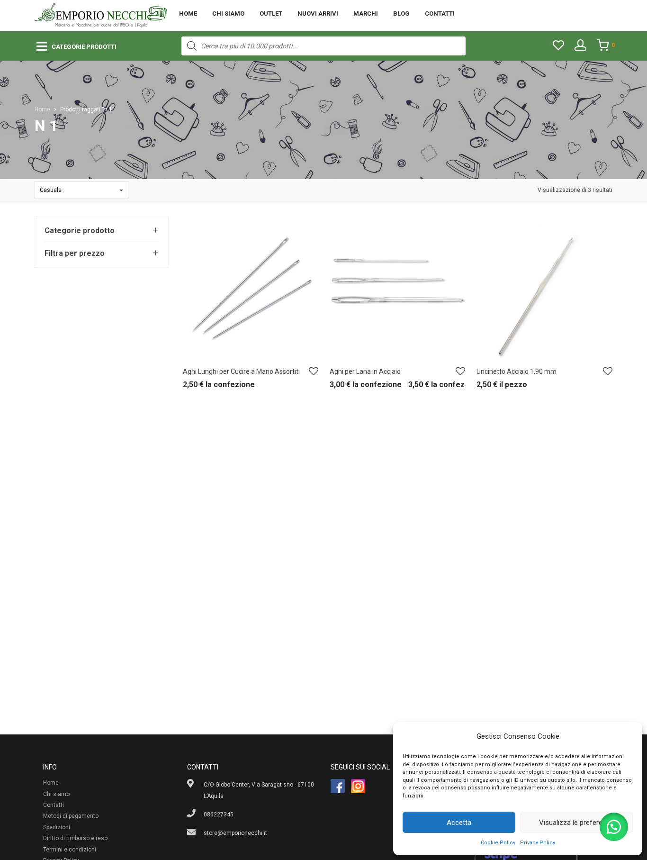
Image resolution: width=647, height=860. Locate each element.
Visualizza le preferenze (576, 822)
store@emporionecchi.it (235, 833)
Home (188, 13)
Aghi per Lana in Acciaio (365, 371)
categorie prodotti (84, 46)
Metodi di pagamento (71, 816)
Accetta (459, 822)
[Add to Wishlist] (313, 371)
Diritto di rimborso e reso (75, 838)
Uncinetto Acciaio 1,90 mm (516, 371)
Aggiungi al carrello (497, 387)
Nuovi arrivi (317, 13)
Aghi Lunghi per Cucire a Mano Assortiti (241, 371)
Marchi (365, 13)
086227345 (219, 814)
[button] (614, 827)
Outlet (271, 13)
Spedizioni (56, 827)
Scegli (186, 387)
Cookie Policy (498, 843)
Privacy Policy (537, 843)
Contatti (440, 13)
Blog (401, 13)
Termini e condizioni (69, 849)
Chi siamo (228, 13)
